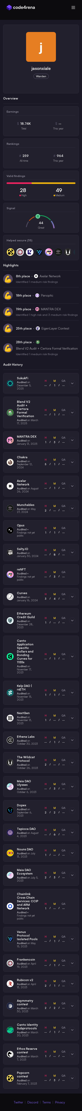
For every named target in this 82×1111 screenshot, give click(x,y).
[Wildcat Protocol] (68, 252)
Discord (32, 1102)
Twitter (18, 1102)
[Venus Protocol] (39, 252)
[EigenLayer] (30, 252)
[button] (41, 383)
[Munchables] (58, 252)
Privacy (60, 1102)
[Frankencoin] (20, 252)
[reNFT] (49, 252)
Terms (46, 1102)
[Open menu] (73, 7)
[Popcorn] (11, 252)
